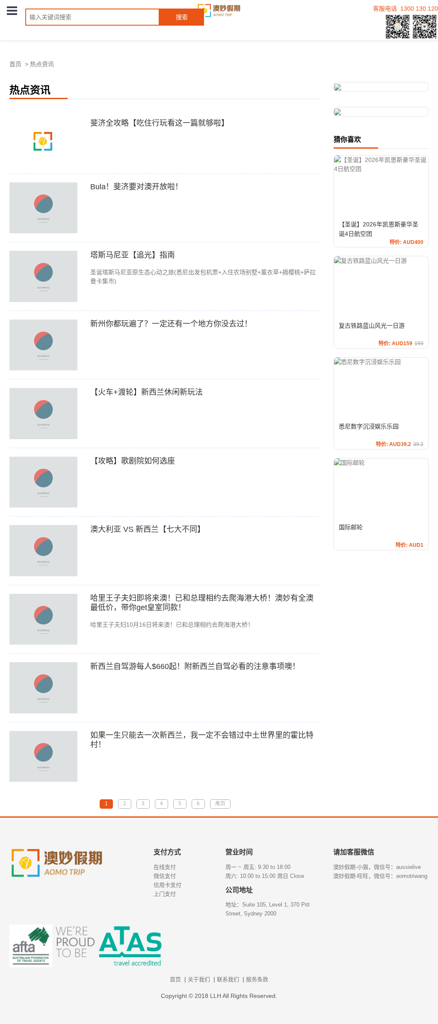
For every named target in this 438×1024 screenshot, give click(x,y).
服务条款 (257, 979)
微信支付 (165, 876)
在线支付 (165, 867)
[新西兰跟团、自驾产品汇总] (381, 87)
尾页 (220, 804)
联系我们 (228, 979)
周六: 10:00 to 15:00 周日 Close (264, 876)
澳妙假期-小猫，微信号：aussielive (377, 867)
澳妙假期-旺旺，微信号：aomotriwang (380, 876)
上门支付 (165, 894)
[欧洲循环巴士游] (381, 112)
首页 (15, 64)
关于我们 (199, 979)
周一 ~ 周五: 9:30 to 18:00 (257, 867)
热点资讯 (42, 64)
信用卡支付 (167, 885)
